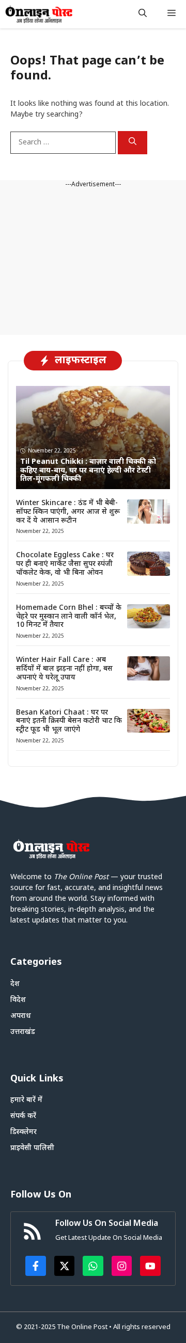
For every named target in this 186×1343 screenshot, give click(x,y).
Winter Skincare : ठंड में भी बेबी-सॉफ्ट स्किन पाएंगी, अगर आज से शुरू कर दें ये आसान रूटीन (68, 512)
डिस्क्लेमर (23, 1132)
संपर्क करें (23, 1116)
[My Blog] (39, 14)
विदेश (18, 1000)
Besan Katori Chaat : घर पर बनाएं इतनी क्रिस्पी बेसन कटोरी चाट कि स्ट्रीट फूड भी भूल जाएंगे (69, 721)
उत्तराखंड (22, 1032)
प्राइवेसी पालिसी (32, 1148)
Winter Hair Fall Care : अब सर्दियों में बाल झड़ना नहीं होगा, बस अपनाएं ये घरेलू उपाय (64, 669)
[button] (142, 14)
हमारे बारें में (26, 1100)
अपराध (20, 1016)
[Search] (132, 143)
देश (15, 984)
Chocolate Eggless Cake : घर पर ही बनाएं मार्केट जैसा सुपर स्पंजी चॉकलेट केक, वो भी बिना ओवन (65, 564)
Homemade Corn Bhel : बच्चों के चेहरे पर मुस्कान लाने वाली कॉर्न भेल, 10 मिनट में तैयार (68, 616)
